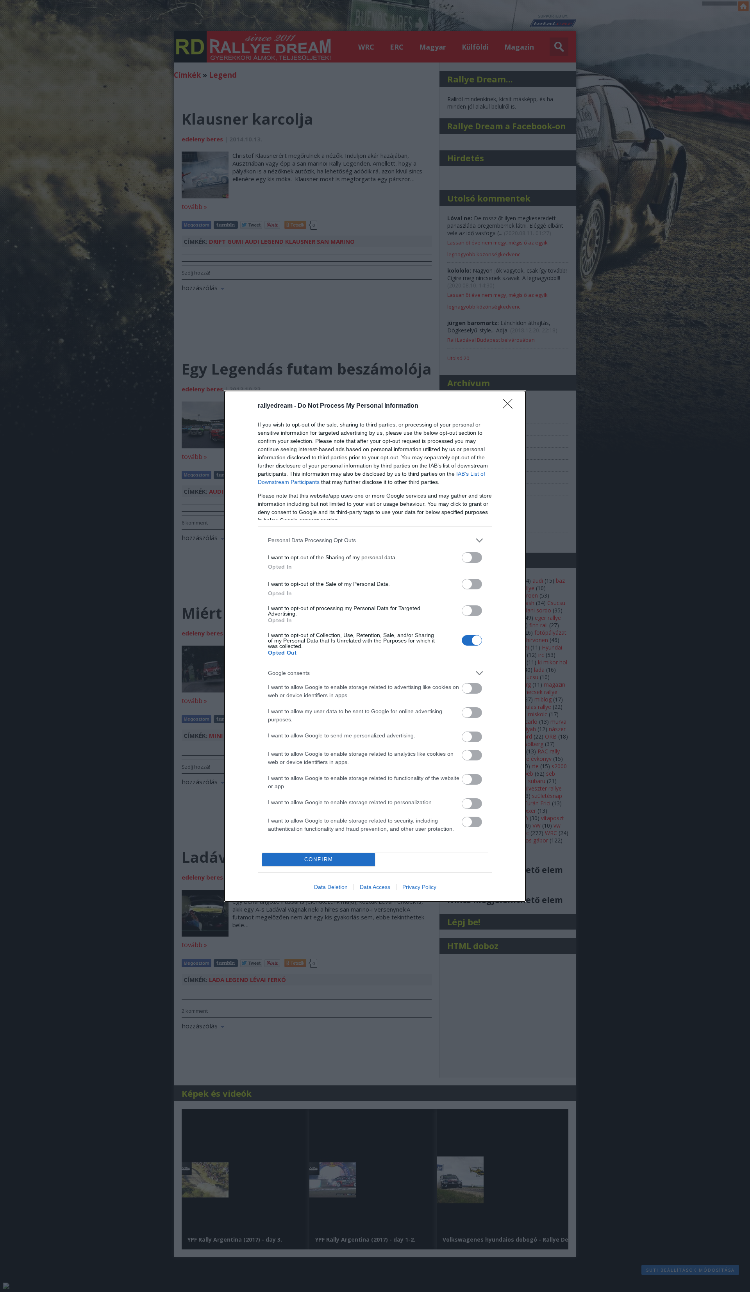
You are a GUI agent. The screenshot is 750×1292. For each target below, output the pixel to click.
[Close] (510, 406)
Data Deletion (331, 887)
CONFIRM (318, 859)
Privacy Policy (419, 887)
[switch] (472, 557)
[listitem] (375, 540)
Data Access (375, 887)
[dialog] (375, 646)
